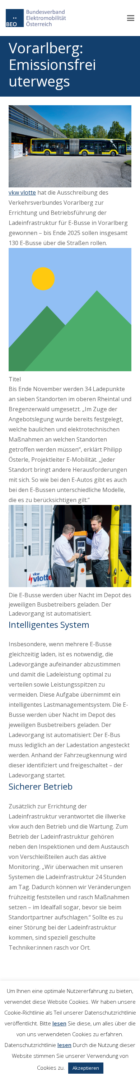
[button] (130, 18)
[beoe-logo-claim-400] (36, 18)
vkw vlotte (22, 192)
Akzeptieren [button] (86, 1068)
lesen (59, 1023)
